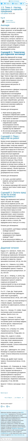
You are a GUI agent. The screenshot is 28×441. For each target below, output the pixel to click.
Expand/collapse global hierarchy (2, 4)
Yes (4, 406)
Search (2, 439)
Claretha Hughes (9, 20)
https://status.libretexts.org (17, 434)
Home (8, 3)
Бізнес (16, 3)
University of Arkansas (10, 22)
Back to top (3, 392)
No (9, 406)
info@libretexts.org (5, 433)
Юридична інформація (17, 428)
